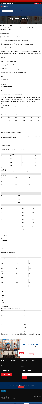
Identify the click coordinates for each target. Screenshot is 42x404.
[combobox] (7, 11)
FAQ (11, 365)
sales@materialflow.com (12, 2)
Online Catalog (7, 374)
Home (18, 10)
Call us (31, 354)
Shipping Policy (23, 366)
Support (21, 353)
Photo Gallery (2, 366)
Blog (40, 10)
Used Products (26, 10)
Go (14, 10)
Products (21, 10)
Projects (31, 10)
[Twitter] (35, 396)
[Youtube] (40, 396)
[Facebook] (34, 396)
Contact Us (36, 10)
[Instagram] (37, 396)
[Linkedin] (39, 396)
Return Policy (22, 365)
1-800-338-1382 (4, 2)
